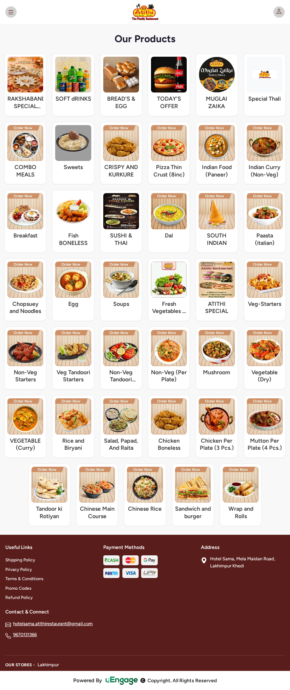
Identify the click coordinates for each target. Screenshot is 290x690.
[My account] (279, 12)
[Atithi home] (145, 12)
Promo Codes (18, 588)
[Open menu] (11, 12)
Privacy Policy (18, 569)
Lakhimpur (48, 664)
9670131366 (25, 634)
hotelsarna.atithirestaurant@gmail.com (53, 623)
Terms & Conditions (24, 578)
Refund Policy (19, 597)
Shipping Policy (20, 559)
